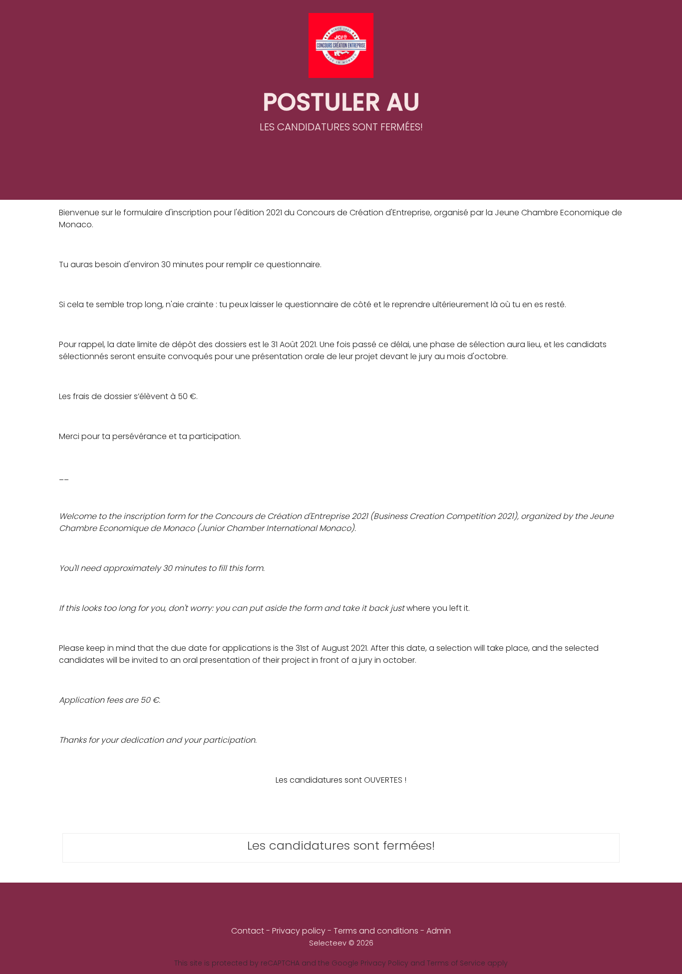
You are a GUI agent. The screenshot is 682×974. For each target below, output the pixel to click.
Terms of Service (456, 963)
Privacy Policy (384, 963)
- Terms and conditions (374, 931)
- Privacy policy (297, 931)
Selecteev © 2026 (341, 943)
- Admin (435, 931)
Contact (247, 931)
